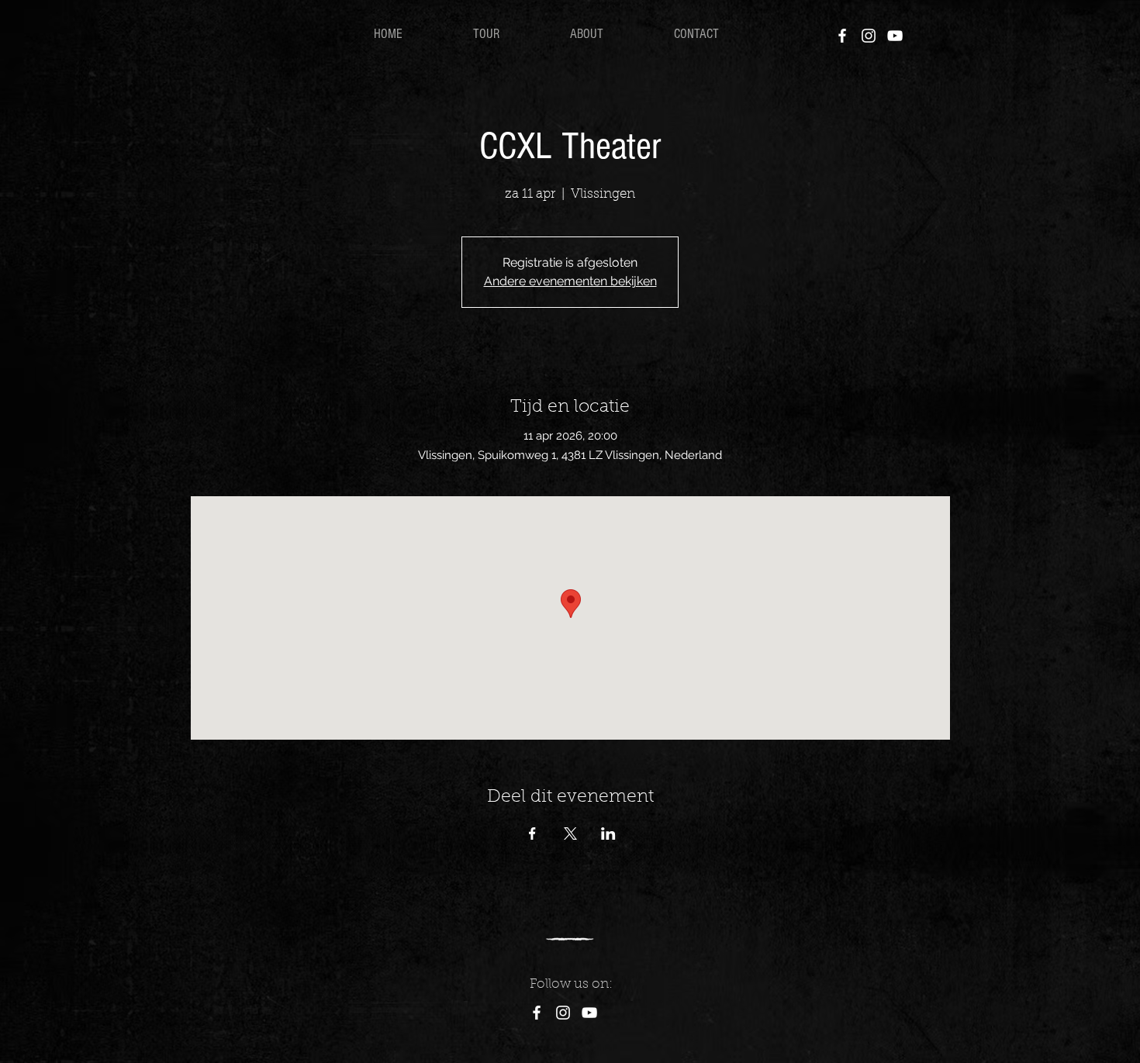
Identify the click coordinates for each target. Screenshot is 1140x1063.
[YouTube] (895, 35)
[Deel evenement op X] (570, 833)
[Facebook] (842, 35)
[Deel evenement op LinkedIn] (608, 833)
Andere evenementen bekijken (570, 281)
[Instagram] (868, 35)
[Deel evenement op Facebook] (532, 833)
